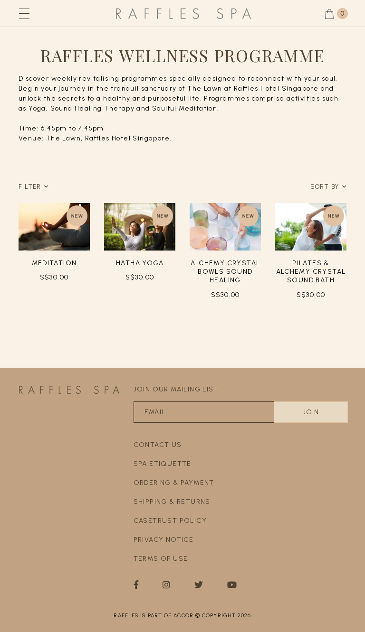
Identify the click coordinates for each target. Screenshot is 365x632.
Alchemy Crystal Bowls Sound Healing (225, 271)
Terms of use (161, 559)
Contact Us (158, 445)
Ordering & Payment (174, 483)
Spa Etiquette (163, 464)
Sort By (324, 186)
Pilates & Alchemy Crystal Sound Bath (311, 271)
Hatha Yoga (139, 263)
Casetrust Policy (170, 521)
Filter (30, 186)
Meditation (54, 263)
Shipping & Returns (172, 502)
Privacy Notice (164, 540)
